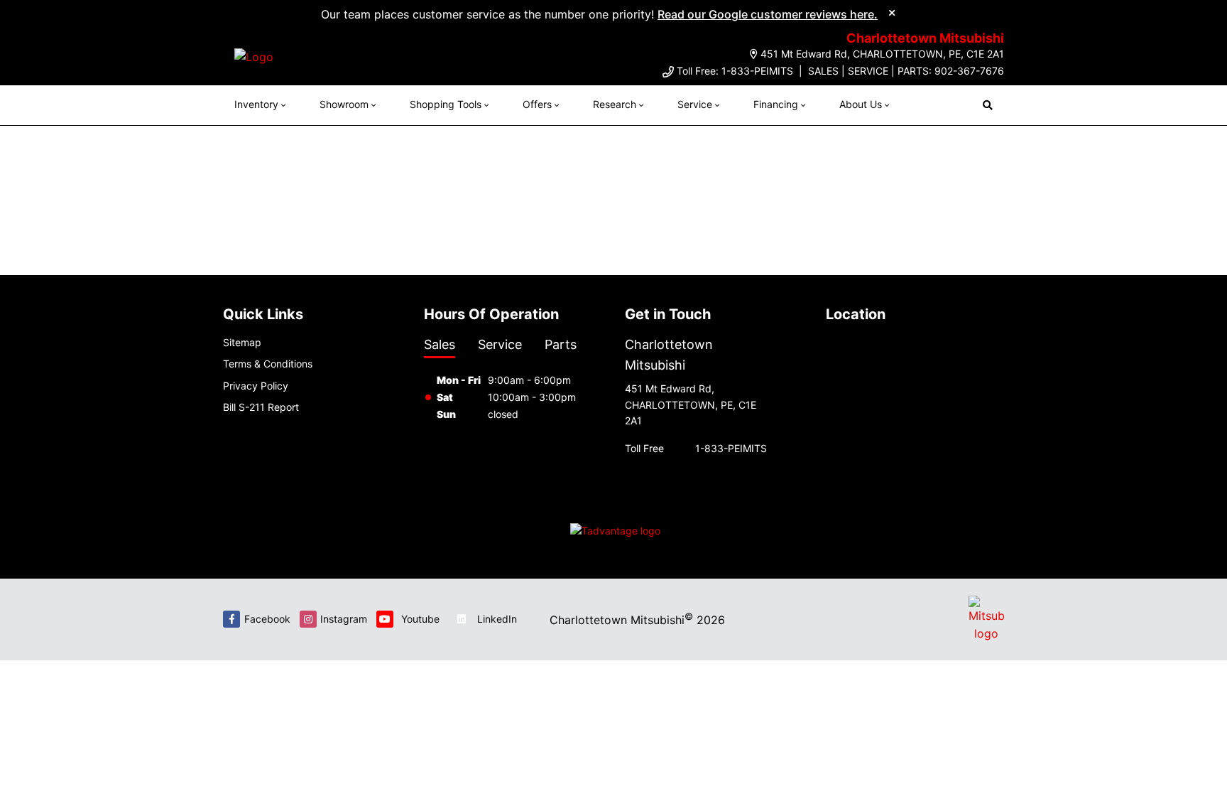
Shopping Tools (445, 104)
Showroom (344, 104)
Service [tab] (500, 344)
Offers (537, 104)
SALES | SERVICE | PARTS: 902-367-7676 (906, 71)
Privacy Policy (255, 386)
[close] (892, 12)
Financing (775, 104)
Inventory (256, 104)
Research (614, 104)
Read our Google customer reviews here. (768, 14)
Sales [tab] (439, 344)
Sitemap (242, 342)
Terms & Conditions (267, 364)
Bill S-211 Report (261, 407)
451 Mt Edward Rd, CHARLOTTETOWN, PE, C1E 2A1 (882, 54)
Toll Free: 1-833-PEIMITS (735, 71)
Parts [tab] (561, 344)
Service (694, 104)
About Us (860, 104)
